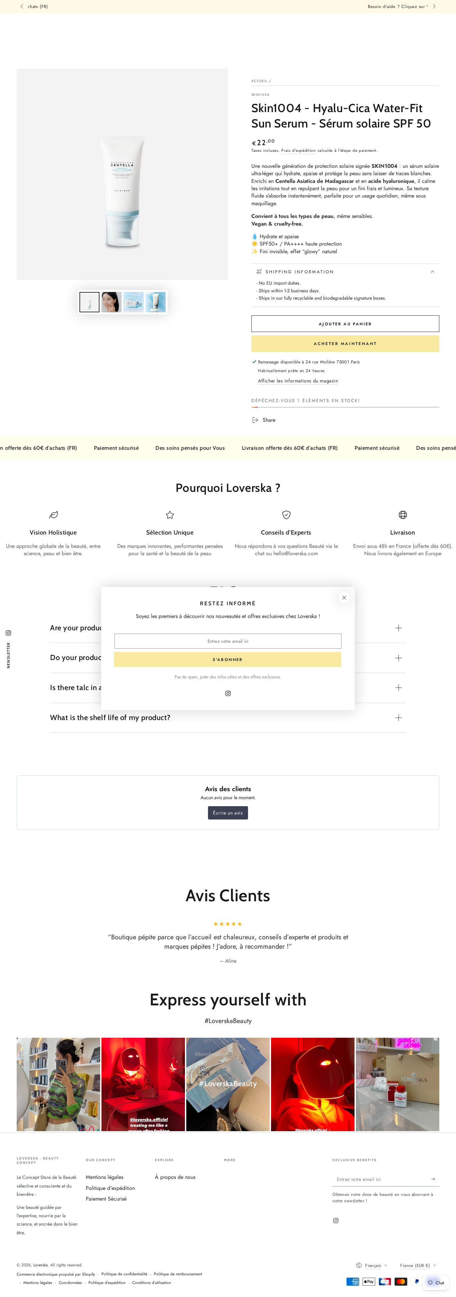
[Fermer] (344, 597)
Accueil (259, 80)
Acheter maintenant (345, 344)
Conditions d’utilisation (151, 1283)
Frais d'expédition (298, 150)
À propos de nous (175, 1177)
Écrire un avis (228, 812)
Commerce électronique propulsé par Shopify (56, 1274)
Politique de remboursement (178, 1274)
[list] (228, 534)
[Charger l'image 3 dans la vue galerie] (134, 302)
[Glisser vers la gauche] (22, 7)
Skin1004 (260, 94)
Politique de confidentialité (124, 1274)
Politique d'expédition (110, 1188)
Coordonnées (70, 1283)
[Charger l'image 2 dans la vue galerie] (111, 302)
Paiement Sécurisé (106, 1199)
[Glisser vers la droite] (433, 7)
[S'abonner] (435, 1179)
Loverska (40, 1265)
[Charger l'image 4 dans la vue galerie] (156, 302)
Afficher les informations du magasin (298, 380)
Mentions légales (104, 1177)
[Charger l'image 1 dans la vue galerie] (89, 302)
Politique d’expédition (107, 1283)
